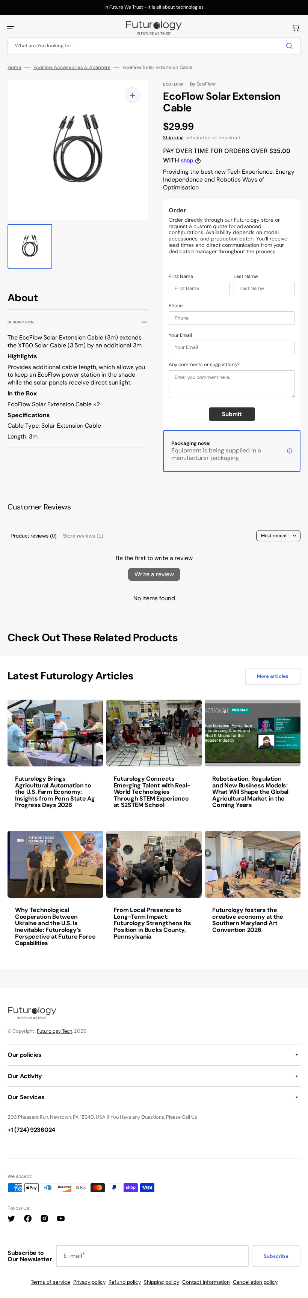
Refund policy (125, 1282)
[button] (10, 28)
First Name (181, 276)
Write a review (154, 574)
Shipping (173, 138)
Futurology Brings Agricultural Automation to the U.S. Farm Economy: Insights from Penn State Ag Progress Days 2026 (55, 792)
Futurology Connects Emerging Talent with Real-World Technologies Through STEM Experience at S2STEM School (152, 792)
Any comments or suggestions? (204, 365)
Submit (232, 414)
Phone (176, 306)
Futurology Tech (54, 1031)
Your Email (180, 335)
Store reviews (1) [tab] (83, 536)
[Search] (290, 46)
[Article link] (55, 759)
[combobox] (154, 46)
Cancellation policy (255, 1282)
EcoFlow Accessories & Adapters (71, 68)
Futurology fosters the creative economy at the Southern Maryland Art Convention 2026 (247, 920)
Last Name (246, 276)
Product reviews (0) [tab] (34, 536)
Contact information (206, 1282)
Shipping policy (161, 1282)
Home (14, 68)
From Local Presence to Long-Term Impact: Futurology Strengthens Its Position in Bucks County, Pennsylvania (152, 923)
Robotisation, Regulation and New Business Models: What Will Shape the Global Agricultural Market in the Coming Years (250, 792)
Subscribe (276, 1256)
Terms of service (50, 1282)
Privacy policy (89, 1282)
